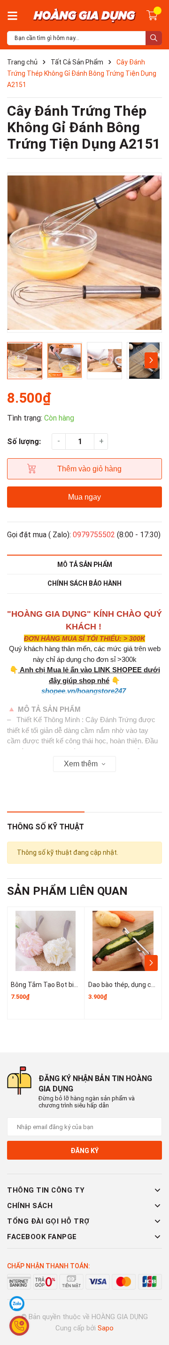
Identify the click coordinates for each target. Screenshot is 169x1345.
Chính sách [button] (30, 1206)
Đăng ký (84, 1150)
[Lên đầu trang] (153, 1300)
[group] (84, 252)
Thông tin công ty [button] (46, 1190)
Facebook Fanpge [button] (42, 1237)
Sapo (106, 1328)
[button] (151, 360)
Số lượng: (24, 441)
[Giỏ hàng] (152, 14)
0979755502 (94, 534)
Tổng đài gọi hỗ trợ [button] (48, 1221)
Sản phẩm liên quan (67, 891)
